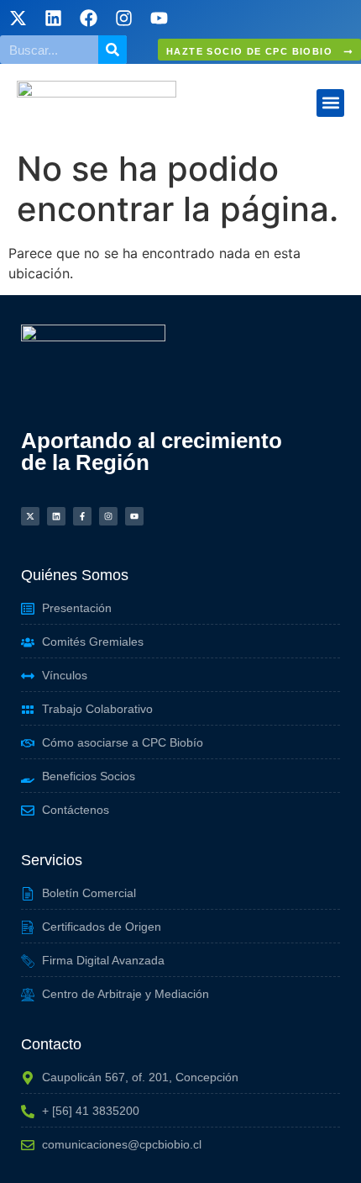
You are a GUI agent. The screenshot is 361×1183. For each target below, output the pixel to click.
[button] (330, 103)
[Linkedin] (53, 17)
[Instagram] (123, 17)
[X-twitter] (17, 17)
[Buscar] (112, 49)
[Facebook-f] (82, 516)
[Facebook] (88, 17)
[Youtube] (158, 17)
